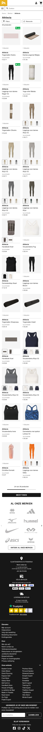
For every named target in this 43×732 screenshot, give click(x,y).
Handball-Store (7, 685)
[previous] (1, 525)
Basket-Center (7, 668)
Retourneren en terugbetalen (12, 651)
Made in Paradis (7, 692)
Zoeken (11, 8)
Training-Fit (26, 685)
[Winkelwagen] (41, 3)
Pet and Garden (28, 671)
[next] (41, 525)
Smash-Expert (27, 676)
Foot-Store (5, 678)
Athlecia (5, 52)
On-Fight (5, 697)
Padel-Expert (6, 699)
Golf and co (6, 683)
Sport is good (27, 683)
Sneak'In (25, 678)
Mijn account (6, 627)
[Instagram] (19, 728)
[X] (28, 728)
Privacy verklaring (8, 661)
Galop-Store (6, 680)
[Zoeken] (7, 8)
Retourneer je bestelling (21, 602)
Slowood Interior (28, 673)
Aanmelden (33, 715)
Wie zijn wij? (6, 644)
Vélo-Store (26, 695)
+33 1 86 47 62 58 (21, 571)
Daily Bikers (6, 671)
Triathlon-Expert (28, 690)
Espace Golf (6, 676)
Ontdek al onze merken (21, 547)
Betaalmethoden (7, 656)
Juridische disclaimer (9, 654)
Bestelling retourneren (9, 635)
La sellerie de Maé (8, 690)
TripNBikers (26, 692)
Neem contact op (21, 565)
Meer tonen (21, 495)
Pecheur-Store (27, 668)
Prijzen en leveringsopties (11, 658)
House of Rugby (7, 688)
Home (4, 13)
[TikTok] (24, 728)
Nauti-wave (6, 695)
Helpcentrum (6, 630)
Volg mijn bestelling (8, 632)
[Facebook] (14, 728)
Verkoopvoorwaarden (9, 649)
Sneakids (25, 680)
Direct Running (7, 673)
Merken (10, 13)
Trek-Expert (26, 688)
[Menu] (2, 8)
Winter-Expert (27, 697)
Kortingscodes (7, 637)
